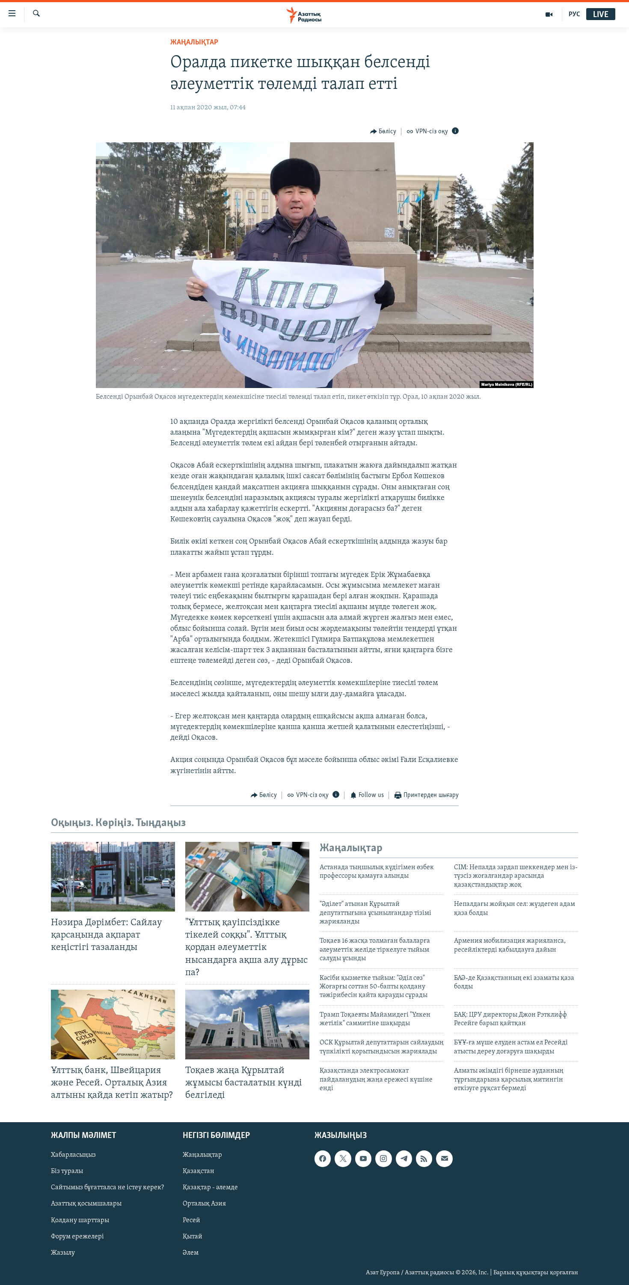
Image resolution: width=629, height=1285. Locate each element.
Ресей (191, 1220)
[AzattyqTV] (549, 14)
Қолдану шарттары (80, 1220)
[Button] (383, 131)
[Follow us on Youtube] (363, 1159)
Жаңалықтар (202, 1155)
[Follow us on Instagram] (383, 1159)
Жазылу (63, 1253)
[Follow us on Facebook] (322, 1159)
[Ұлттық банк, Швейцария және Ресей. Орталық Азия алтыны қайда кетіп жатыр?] (113, 1024)
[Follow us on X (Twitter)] (343, 1159)
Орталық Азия (204, 1204)
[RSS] (424, 1159)
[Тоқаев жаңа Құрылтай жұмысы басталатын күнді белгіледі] (247, 1024)
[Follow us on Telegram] (404, 1159)
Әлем (191, 1253)
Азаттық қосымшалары (86, 1204)
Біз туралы (67, 1171)
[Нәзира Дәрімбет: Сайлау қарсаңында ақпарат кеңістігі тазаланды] (113, 877)
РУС (574, 14)
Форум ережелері (77, 1236)
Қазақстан (198, 1171)
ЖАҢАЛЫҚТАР (194, 43)
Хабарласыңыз (73, 1155)
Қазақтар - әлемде (210, 1188)
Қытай (192, 1236)
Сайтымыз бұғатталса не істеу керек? (107, 1188)
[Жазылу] (444, 1159)
